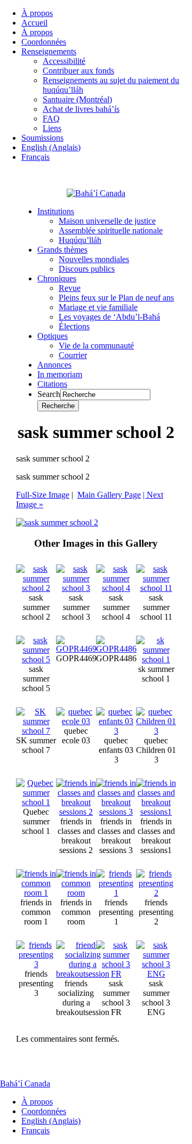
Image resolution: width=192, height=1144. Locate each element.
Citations (52, 383)
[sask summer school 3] (76, 588)
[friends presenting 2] (156, 892)
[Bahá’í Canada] (96, 193)
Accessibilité (64, 61)
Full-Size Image (42, 494)
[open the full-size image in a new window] (57, 522)
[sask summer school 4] (116, 588)
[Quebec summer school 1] (36, 802)
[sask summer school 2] (36, 588)
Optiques (52, 335)
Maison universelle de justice (107, 220)
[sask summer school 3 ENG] (156, 973)
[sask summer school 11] (156, 588)
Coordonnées (43, 41)
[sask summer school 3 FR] (116, 973)
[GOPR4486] (116, 648)
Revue (70, 288)
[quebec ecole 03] (76, 721)
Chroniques (56, 278)
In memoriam (59, 374)
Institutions (55, 211)
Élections (74, 326)
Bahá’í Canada (25, 1083)
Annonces (54, 364)
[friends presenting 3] (36, 964)
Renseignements (48, 51)
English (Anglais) (51, 147)
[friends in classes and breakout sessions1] (156, 811)
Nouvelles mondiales (94, 259)
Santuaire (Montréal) (77, 99)
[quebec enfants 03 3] (116, 730)
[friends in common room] (76, 892)
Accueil (34, 22)
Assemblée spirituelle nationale (111, 230)
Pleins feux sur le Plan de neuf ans (116, 297)
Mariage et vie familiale (98, 307)
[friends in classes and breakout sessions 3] (116, 811)
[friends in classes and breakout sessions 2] (76, 811)
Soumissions (42, 137)
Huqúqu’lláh (80, 240)
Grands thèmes (62, 249)
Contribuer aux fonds (78, 70)
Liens (52, 128)
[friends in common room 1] (36, 892)
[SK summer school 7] (36, 730)
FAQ (51, 118)
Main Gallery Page (109, 494)
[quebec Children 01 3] (156, 730)
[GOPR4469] (76, 648)
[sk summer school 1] (156, 659)
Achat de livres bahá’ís (81, 108)
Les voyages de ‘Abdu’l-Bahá (109, 316)
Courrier (73, 355)
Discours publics (87, 268)
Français (35, 156)
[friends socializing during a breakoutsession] (82, 973)
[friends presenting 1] (116, 892)
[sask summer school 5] (36, 659)
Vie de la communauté (96, 345)
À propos (37, 13)
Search (48, 394)
